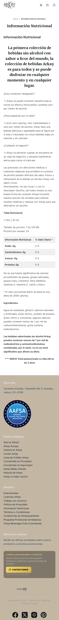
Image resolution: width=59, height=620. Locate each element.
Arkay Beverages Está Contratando (23, 523)
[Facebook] (15, 615)
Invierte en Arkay (13, 449)
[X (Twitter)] (25, 615)
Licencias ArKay (12, 496)
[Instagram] (34, 615)
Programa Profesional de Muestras (22, 519)
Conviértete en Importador (18, 465)
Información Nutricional (16, 508)
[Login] (41, 5)
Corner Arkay (11, 453)
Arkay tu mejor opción (16, 476)
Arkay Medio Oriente (15, 468)
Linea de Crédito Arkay (16, 457)
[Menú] (54, 5)
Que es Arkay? (11, 442)
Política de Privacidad (15, 504)
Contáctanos (20, 569)
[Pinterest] (44, 615)
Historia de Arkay (13, 472)
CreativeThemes (29, 603)
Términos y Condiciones (17, 512)
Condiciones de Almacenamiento (21, 515)
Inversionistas (11, 493)
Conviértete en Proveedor (18, 461)
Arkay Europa (11, 446)
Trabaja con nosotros (15, 500)
